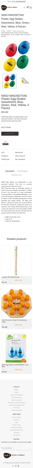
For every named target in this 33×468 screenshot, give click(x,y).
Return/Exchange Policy (16, 430)
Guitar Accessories (16, 400)
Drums (16, 392)
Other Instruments (18, 31)
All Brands (16, 432)
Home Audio (16, 407)
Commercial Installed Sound (16, 405)
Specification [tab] (22, 171)
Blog (16, 422)
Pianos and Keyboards (16, 395)
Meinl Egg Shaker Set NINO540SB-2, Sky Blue (15, 365)
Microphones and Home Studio (16, 402)
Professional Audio (16, 410)
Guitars (16, 389)
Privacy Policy (16, 425)
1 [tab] (16, 69)
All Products (16, 435)
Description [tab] (10, 171)
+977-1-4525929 (16, 1)
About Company (16, 417)
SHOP (9, 31)
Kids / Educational (20, 159)
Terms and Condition (16, 427)
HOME (3, 31)
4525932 (23, 1)
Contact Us (16, 419)
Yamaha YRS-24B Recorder (11, 277)
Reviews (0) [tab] (16, 175)
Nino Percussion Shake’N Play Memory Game (14, 321)
